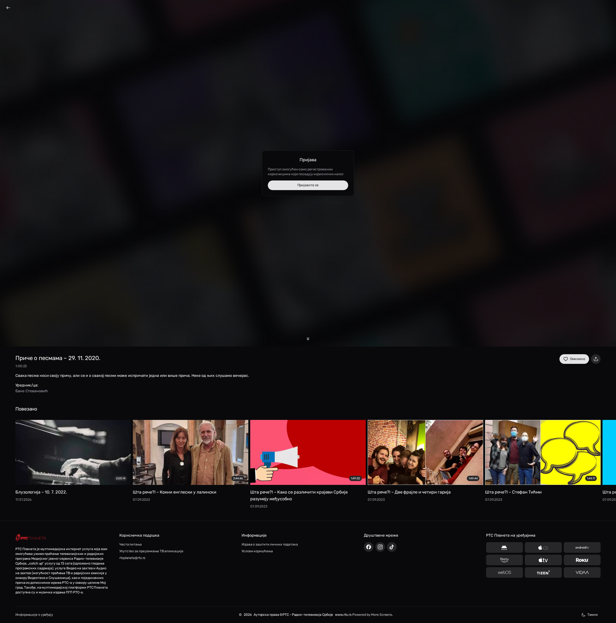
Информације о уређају (34, 615)
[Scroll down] (308, 338)
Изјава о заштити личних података (270, 544)
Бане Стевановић (31, 391)
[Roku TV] (582, 560)
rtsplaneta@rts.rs (132, 558)
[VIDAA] (582, 572)
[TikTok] (392, 547)
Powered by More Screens (372, 615)
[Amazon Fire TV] (504, 560)
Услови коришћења (257, 551)
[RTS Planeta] (30, 538)
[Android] (504, 547)
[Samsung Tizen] (543, 572)
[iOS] (543, 547)
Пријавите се (308, 185)
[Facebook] (368, 547)
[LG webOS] (504, 572)
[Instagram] (380, 547)
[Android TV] (582, 547)
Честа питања (130, 544)
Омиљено (577, 359)
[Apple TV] (543, 560)
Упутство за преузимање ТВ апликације (151, 551)
